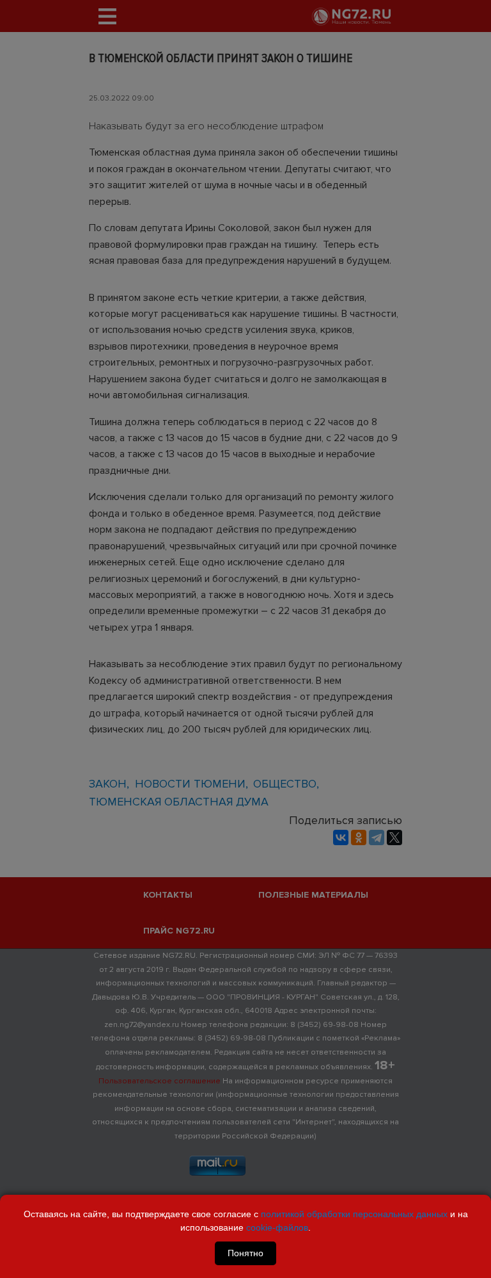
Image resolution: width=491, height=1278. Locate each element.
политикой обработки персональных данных (354, 1214)
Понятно (245, 1253)
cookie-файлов (277, 1227)
